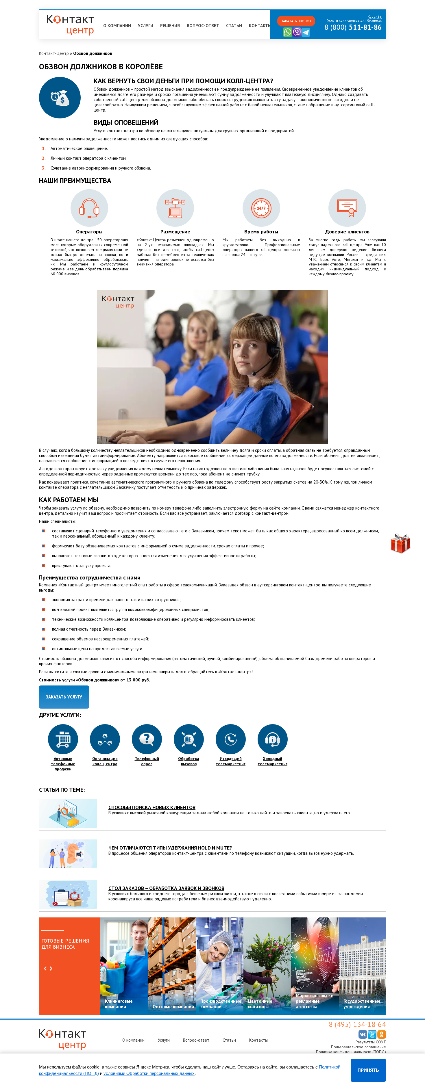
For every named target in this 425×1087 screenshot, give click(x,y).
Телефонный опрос (147, 761)
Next (50, 968)
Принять (368, 1070)
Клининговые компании (119, 1003)
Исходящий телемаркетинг (230, 761)
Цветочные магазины (260, 1003)
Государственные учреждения (361, 1003)
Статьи (234, 25)
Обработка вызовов (188, 761)
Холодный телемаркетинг (272, 761)
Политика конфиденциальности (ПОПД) (351, 1051)
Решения (170, 25)
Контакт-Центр (54, 53)
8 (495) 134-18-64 (357, 1024)
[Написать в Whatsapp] (287, 35)
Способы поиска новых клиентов (151, 807)
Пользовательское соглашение (358, 1046)
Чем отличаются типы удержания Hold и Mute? (170, 847)
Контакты (260, 25)
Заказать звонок (296, 21)
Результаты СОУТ (371, 1042)
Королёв (50, 12)
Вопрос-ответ (203, 25)
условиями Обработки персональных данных (149, 1073)
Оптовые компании (173, 1006)
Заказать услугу (64, 697)
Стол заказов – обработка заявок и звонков (166, 888)
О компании (117, 25)
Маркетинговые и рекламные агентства (315, 1001)
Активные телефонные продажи (63, 764)
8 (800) (353, 27)
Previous (45, 968)
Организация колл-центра (105, 761)
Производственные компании (220, 1003)
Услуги (145, 25)
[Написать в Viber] (297, 35)
